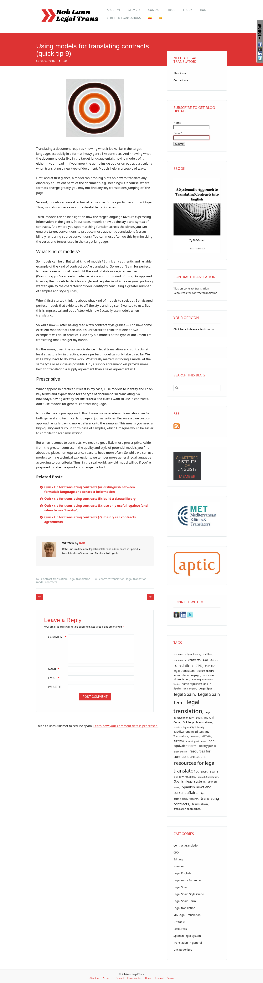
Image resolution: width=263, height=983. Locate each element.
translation (200, 804)
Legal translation (79, 579)
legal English (189, 688)
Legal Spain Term (184, 901)
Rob (65, 61)
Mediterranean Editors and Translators (191, 734)
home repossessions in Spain (192, 686)
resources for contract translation (191, 754)
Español (159, 978)
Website (54, 687)
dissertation (181, 679)
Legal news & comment (188, 880)
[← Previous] (39, 597)
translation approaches (187, 808)
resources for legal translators (194, 767)
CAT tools (178, 654)
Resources (180, 929)
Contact (154, 10)
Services (134, 10)
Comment (57, 637)
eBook (187, 10)
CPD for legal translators (194, 668)
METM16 (179, 741)
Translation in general (187, 942)
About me (114, 10)
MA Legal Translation (187, 915)
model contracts (46, 582)
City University (193, 654)
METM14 (206, 736)
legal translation (187, 706)
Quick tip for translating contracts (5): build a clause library (90, 499)
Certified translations (124, 18)
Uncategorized (182, 949)
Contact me (180, 80)
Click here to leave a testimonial (193, 329)
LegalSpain (206, 688)
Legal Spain (180, 887)
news (203, 741)
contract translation (112, 579)
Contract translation (54, 579)
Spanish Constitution (208, 777)
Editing (178, 859)
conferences (180, 660)
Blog (171, 10)
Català (170, 978)
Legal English (182, 873)
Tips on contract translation (191, 288)
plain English (180, 751)
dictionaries (208, 675)
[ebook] (196, 252)
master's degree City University (189, 727)
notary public (207, 746)
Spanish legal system (189, 781)
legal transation (136, 579)
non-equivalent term (194, 743)
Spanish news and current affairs (192, 789)
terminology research (186, 798)
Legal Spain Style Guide (188, 894)
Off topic (179, 922)
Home (204, 10)
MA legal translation (197, 722)
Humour (178, 866)
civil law (208, 654)
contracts (194, 660)
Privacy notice (134, 978)
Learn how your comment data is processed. (125, 726)
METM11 (195, 736)
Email (53, 678)
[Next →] (150, 597)
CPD (199, 665)
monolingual (192, 741)
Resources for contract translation (195, 293)
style (202, 793)
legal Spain (184, 694)
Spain (204, 771)
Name (53, 669)
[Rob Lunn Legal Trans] (69, 24)
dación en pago (191, 675)
